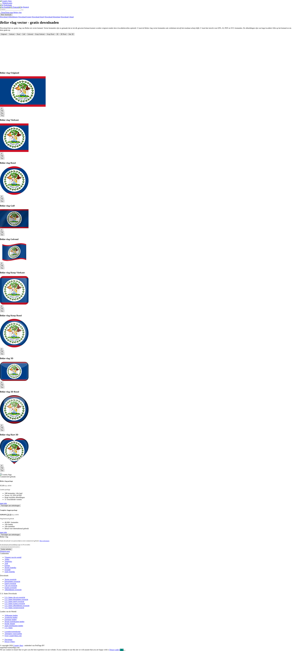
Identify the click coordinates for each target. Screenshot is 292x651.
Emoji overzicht (10, 583)
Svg (2, 115)
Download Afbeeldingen (9, 17)
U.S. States (9, 628)
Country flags (18, 645)
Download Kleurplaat (52, 17)
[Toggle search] (1, 3)
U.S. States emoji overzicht (14, 601)
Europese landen (11, 619)
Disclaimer (8, 640)
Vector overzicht (10, 579)
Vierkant (11, 34)
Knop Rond (50, 34)
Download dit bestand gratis (10, 547)
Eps (2, 113)
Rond (18, 34)
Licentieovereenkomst (12, 632)
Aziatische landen (11, 617)
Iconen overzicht (11, 588)
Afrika (7, 559)
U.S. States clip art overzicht (15, 597)
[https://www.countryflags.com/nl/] (6, 1)
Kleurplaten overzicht (12, 581)
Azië (6, 563)
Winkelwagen (5, 551)
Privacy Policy (10, 642)
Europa (7, 565)
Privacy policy (114, 650)
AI (1, 108)
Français (15, 7)
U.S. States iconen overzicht (15, 604)
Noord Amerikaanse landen (14, 622)
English (6, 7)
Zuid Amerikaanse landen (14, 626)
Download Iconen (24, 17)
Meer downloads (6, 15)
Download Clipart (67, 17)
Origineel (4, 34)
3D (57, 34)
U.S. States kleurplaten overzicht (16, 599)
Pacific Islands (10, 624)
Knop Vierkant (40, 34)
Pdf (2, 111)
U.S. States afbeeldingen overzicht (17, 606)
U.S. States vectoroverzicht (14, 608)
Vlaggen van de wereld (13, 557)
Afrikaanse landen (11, 615)
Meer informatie (44, 541)
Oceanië (7, 570)
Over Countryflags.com (13, 636)
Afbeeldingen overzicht (13, 590)
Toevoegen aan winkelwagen (10, 505)
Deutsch (25, 7)
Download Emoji (38, 17)
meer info (3, 503)
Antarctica (8, 561)
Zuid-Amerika (10, 572)
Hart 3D (71, 34)
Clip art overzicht (11, 586)
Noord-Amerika (10, 568)
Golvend (30, 34)
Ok (122, 650)
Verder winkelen (6, 549)
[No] (124, 650)
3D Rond (63, 34)
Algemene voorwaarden (13, 634)
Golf (23, 34)
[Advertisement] (146, 52)
